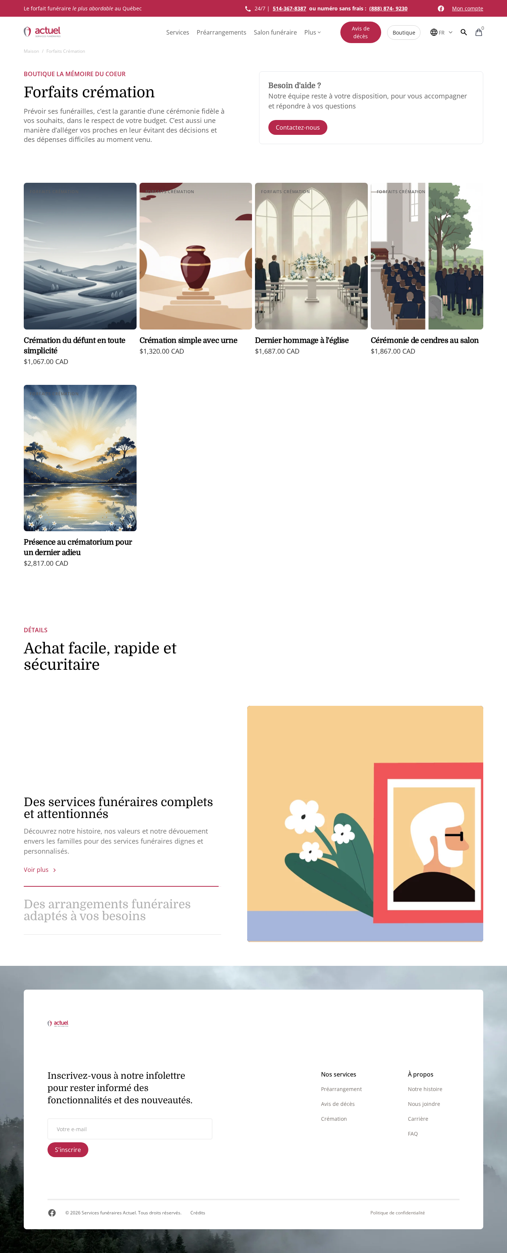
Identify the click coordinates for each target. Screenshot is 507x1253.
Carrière (418, 1118)
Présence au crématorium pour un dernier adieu (78, 547)
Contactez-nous (298, 127)
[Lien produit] (80, 279)
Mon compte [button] (467, 8)
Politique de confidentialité (397, 1213)
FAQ (413, 1133)
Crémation (334, 1118)
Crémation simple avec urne (189, 340)
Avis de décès (361, 32)
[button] (464, 32)
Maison (31, 51)
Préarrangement (341, 1089)
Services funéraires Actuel (109, 1213)
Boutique (404, 32)
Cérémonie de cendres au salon (425, 340)
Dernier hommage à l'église (302, 340)
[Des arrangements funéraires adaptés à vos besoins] (365, 824)
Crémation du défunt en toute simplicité (74, 345)
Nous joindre (424, 1103)
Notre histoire (425, 1089)
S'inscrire (68, 1150)
